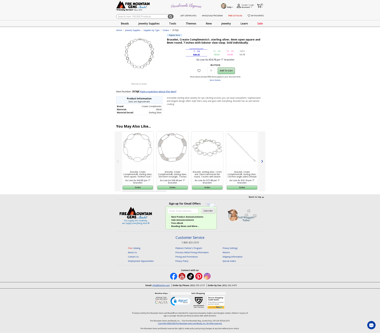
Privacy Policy (181, 261)
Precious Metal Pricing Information (192, 252)
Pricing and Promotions (186, 256)
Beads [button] (125, 23)
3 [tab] (215, 192)
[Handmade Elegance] (186, 5)
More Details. (215, 80)
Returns (226, 252)
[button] (181, 301)
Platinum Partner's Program (188, 248)
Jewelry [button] (226, 23)
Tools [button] (172, 23)
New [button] (209, 23)
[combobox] (145, 16)
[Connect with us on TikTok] (190, 276)
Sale (260, 23)
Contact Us (133, 256)
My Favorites (257, 15)
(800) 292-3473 (229, 285)
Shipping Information (233, 256)
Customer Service (190, 237)
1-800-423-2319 (190, 242)
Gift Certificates (188, 15)
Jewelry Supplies (132, 30)
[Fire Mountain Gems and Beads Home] (133, 5)
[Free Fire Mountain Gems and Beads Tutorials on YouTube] (182, 276)
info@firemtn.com (161, 285)
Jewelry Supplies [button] (149, 23)
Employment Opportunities (141, 261)
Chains (166, 30)
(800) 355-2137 (197, 285)
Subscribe (208, 210)
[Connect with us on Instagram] (207, 276)
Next (262, 161)
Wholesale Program (212, 15)
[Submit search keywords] (171, 16)
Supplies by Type (152, 30)
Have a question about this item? (158, 91)
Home (119, 30)
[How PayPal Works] (216, 302)
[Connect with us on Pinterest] (199, 276)
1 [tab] (123, 192)
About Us (132, 252)
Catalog (134, 248)
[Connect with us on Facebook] (174, 276)
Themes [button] (191, 23)
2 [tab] (169, 192)
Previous (118, 161)
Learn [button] (244, 23)
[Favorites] (199, 70)
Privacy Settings (230, 248)
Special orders (229, 261)
